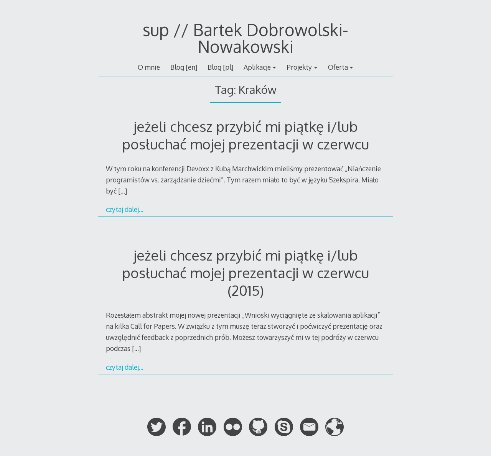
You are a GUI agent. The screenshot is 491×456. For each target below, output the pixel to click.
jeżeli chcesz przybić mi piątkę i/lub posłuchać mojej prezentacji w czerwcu (245, 135)
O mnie (149, 67)
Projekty (299, 67)
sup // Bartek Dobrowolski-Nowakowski (245, 37)
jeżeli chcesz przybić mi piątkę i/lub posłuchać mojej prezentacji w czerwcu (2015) (245, 272)
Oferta (338, 67)
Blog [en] (183, 67)
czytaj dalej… (124, 209)
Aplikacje (257, 67)
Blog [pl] (220, 67)
